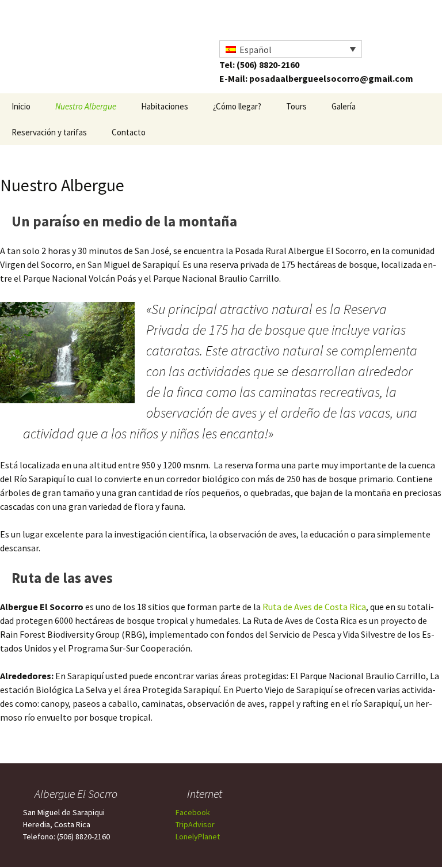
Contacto (129, 132)
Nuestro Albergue (85, 106)
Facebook (193, 812)
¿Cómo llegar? (237, 106)
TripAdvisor (195, 824)
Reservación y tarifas (49, 132)
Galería (344, 106)
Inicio (21, 106)
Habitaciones (164, 106)
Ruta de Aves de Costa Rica (314, 606)
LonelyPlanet (198, 836)
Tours (296, 106)
